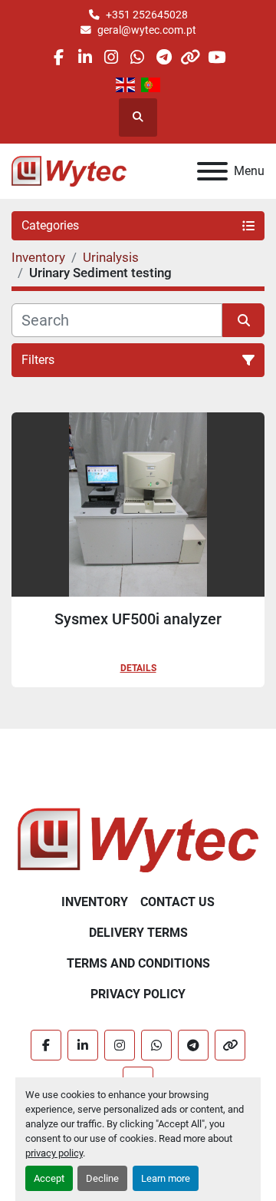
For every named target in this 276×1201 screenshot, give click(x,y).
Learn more (165, 1178)
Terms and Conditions (138, 963)
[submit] (243, 320)
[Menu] (212, 171)
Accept (49, 1178)
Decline (102, 1178)
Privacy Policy (138, 994)
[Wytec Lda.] (138, 839)
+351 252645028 (147, 14)
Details (138, 668)
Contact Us (177, 902)
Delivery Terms (138, 932)
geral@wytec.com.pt (146, 30)
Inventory (94, 902)
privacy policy (54, 1153)
